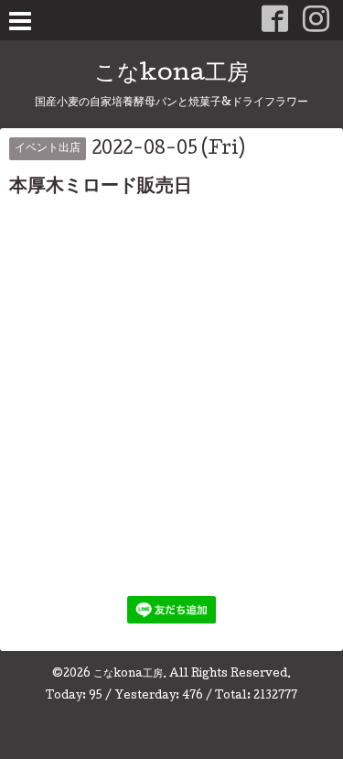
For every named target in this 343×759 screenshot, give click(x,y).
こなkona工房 (171, 74)
